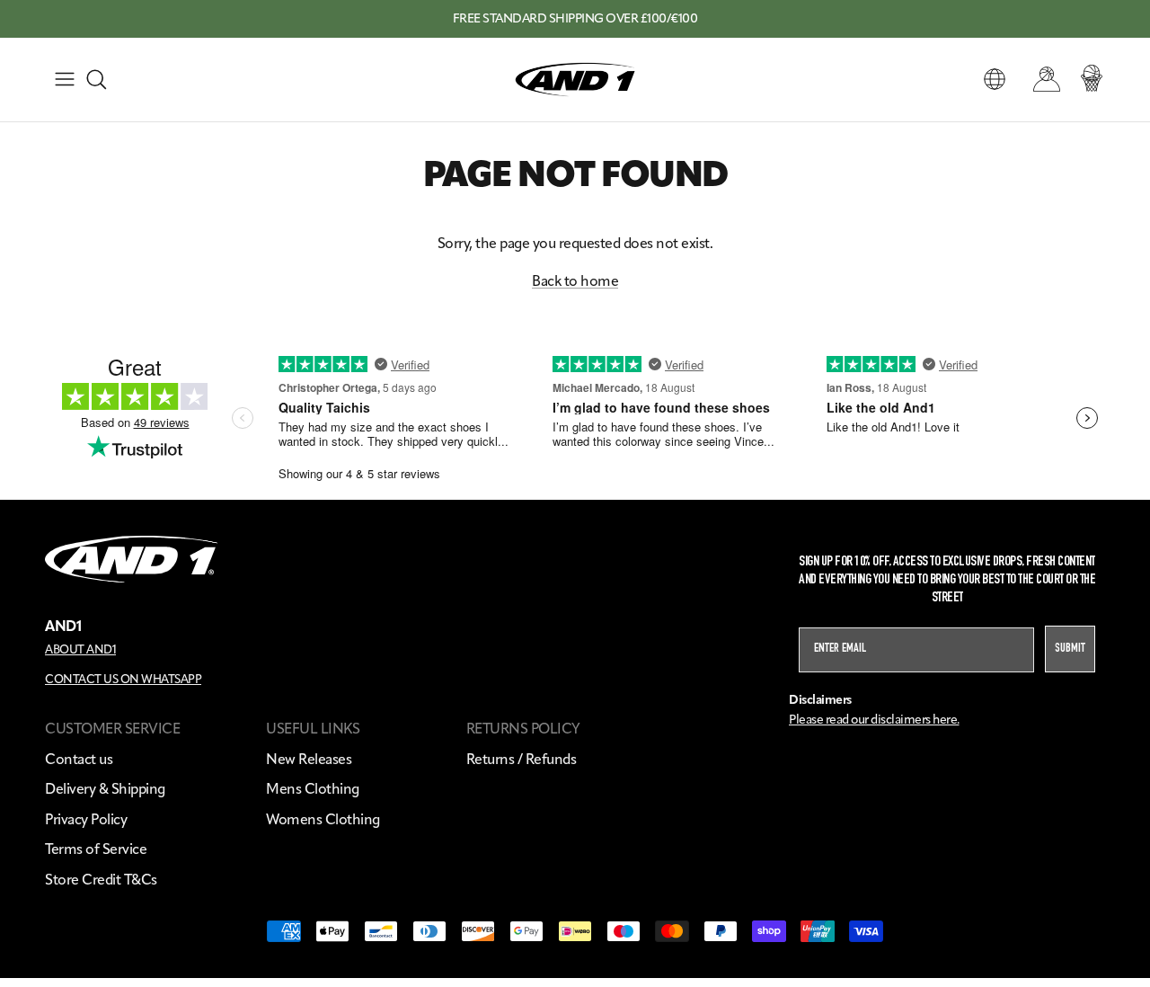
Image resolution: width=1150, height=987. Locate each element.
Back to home (575, 280)
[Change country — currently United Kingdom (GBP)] (994, 79)
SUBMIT (1070, 649)
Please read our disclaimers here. (874, 719)
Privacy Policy (86, 819)
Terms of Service (95, 849)
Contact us (78, 759)
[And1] (575, 79)
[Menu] (64, 79)
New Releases (308, 759)
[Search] (96, 79)
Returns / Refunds (521, 759)
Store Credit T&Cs (101, 879)
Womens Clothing (323, 819)
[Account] (1043, 79)
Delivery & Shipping (105, 788)
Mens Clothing (312, 788)
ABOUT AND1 (80, 649)
